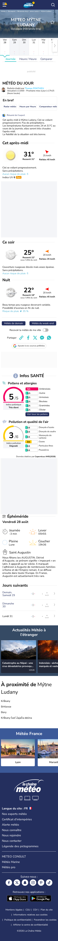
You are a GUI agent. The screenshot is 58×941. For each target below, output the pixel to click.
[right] (54, 45)
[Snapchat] (25, 882)
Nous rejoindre (11, 835)
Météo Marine (11, 862)
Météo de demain (13, 323)
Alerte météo (10, 825)
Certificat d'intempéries (17, 819)
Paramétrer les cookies (45, 920)
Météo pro (8, 867)
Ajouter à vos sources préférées (31, 345)
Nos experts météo (14, 814)
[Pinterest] (41, 882)
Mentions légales (14, 909)
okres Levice (34, 11)
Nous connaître (11, 830)
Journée (10, 59)
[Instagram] (33, 882)
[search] (53, 4)
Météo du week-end (43, 323)
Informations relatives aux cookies (30, 914)
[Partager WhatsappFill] (49, 338)
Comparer (46, 59)
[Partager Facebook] (28, 338)
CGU (27, 909)
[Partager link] (21, 338)
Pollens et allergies (22, 383)
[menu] (5, 4)
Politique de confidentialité (17, 919)
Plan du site (47, 909)
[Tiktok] (49, 882)
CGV (35, 909)
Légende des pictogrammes (20, 846)
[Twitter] (17, 882)
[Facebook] (9, 882)
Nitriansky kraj (22, 11)
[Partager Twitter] (35, 338)
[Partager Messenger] (42, 338)
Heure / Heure (28, 59)
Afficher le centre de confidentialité (30, 925)
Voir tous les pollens (37, 414)
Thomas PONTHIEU (34, 88)
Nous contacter (11, 841)
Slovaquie (11, 11)
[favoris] (52, 22)
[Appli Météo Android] (40, 898)
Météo (3, 11)
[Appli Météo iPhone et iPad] (17, 898)
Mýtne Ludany (46, 11)
